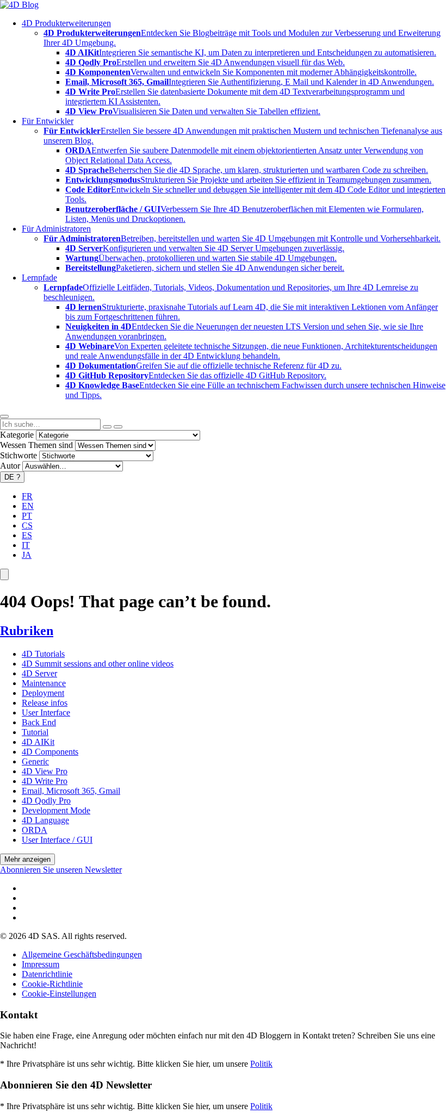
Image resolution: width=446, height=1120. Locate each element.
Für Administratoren (56, 228)
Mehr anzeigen (27, 859)
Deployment (43, 693)
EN (28, 506)
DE (12, 477)
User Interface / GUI (57, 839)
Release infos (44, 702)
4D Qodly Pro (46, 800)
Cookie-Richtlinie (52, 983)
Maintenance (44, 683)
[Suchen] (118, 426)
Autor (10, 465)
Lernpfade (39, 277)
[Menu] (4, 574)
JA (27, 554)
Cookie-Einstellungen (59, 993)
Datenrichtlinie (47, 974)
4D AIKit (38, 741)
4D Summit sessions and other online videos (98, 663)
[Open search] (4, 416)
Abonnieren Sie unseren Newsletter (61, 869)
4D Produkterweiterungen (66, 23)
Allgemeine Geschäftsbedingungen (82, 954)
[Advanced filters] (107, 426)
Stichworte (18, 455)
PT (27, 515)
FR (27, 496)
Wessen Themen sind (36, 445)
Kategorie (17, 434)
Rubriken (26, 631)
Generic (35, 761)
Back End (39, 722)
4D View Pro (44, 771)
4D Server (39, 673)
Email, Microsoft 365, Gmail (71, 790)
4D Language (45, 820)
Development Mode (56, 810)
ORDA (34, 830)
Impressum (40, 964)
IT (26, 545)
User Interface (46, 712)
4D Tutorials (43, 653)
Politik (261, 1063)
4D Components (50, 751)
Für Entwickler (47, 121)
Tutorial (35, 732)
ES (27, 535)
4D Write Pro (44, 781)
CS (27, 525)
